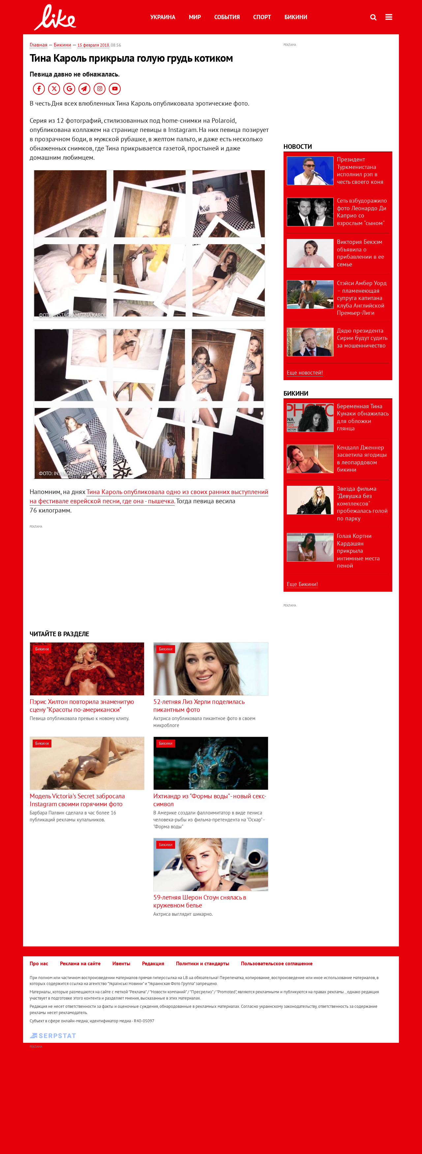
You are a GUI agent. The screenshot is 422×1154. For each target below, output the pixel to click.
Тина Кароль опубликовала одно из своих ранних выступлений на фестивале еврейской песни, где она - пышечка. (149, 496)
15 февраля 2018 (93, 45)
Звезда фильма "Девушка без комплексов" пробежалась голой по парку (362, 503)
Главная (38, 44)
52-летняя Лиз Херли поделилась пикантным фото (198, 705)
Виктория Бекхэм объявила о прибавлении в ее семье (360, 253)
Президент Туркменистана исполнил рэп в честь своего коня (360, 170)
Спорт (262, 17)
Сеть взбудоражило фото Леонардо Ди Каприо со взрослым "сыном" (362, 212)
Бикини (296, 17)
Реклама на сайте (80, 963)
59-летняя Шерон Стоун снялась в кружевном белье (199, 901)
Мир (195, 17)
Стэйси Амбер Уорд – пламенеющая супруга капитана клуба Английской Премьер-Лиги (362, 297)
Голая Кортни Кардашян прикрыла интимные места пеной (358, 550)
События (227, 17)
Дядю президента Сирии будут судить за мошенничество (362, 338)
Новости (298, 146)
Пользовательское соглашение (277, 963)
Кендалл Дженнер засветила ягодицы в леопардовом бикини (362, 459)
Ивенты (121, 963)
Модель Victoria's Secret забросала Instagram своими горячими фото (77, 800)
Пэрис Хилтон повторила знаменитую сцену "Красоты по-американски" (82, 705)
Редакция (153, 963)
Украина (162, 17)
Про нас (39, 963)
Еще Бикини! (302, 584)
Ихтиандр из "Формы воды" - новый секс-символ (209, 800)
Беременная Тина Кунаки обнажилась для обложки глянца (362, 417)
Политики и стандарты (202, 963)
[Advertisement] (149, 576)
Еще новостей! (305, 372)
